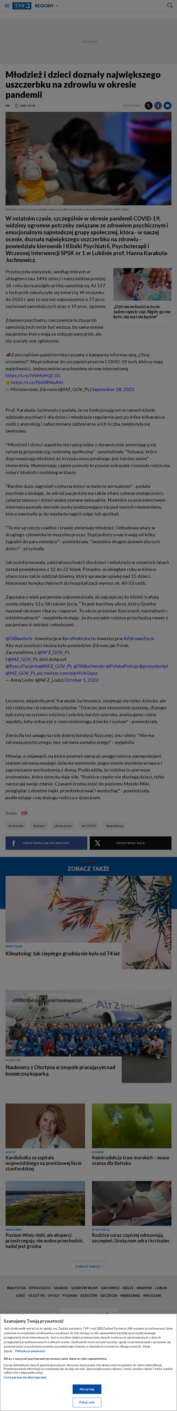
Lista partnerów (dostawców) (25, 1377)
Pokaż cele (87, 1402)
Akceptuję (87, 1389)
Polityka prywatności (30, 1351)
